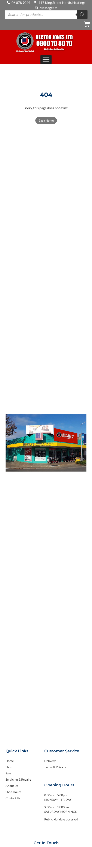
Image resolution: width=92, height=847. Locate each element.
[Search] (82, 14)
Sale (8, 773)
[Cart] (87, 24)
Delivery (50, 761)
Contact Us (13, 798)
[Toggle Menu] (46, 60)
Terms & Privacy (55, 767)
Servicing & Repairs (18, 779)
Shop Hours (13, 792)
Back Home (46, 120)
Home (10, 761)
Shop (9, 767)
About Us (12, 785)
